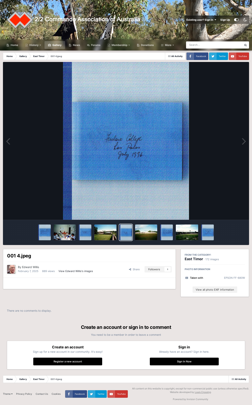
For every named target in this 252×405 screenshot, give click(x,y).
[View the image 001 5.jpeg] (105, 232)
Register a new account (68, 361)
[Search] (245, 45)
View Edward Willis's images (75, 271)
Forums (95, 45)
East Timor (194, 259)
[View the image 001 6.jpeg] (85, 232)
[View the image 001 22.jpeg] (166, 232)
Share (135, 269)
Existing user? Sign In (200, 19)
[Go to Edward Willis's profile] (11, 269)
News (76, 45)
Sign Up (225, 19)
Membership (119, 45)
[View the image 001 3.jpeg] (146, 232)
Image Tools (233, 212)
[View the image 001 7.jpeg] (65, 232)
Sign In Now (184, 361)
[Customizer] (236, 20)
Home (14, 45)
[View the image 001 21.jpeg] (187, 232)
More (168, 45)
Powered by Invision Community (190, 399)
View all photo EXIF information (215, 289)
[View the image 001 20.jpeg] (207, 232)
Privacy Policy (24, 393)
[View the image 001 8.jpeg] (44, 232)
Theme (7, 393)
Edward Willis (30, 267)
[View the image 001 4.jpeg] (126, 232)
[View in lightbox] (126, 141)
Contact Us (42, 393)
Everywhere (230, 44)
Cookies (56, 393)
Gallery (57, 45)
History (34, 45)
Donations (147, 45)
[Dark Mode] (245, 20)
